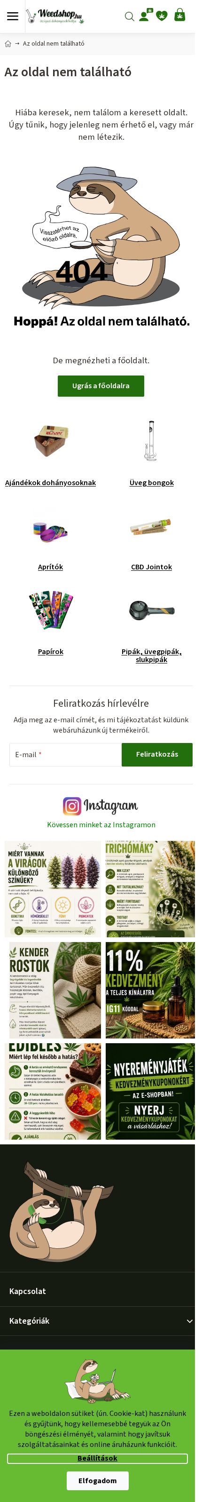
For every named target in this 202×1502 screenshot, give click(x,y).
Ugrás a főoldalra (101, 386)
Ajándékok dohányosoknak (50, 483)
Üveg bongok (152, 483)
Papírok (50, 652)
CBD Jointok (151, 567)
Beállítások (97, 1458)
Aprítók (50, 567)
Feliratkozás (157, 754)
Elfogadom (97, 1481)
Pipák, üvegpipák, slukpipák (152, 656)
